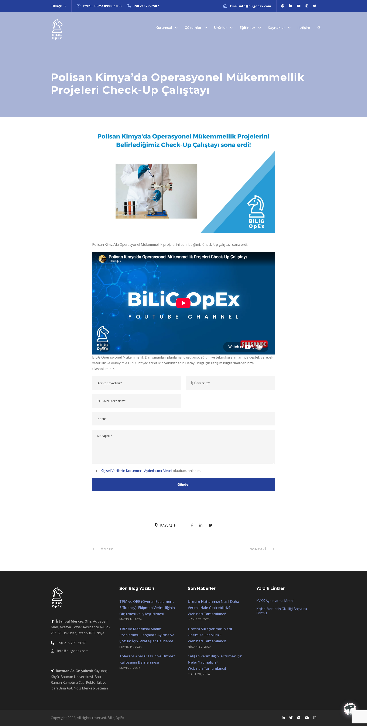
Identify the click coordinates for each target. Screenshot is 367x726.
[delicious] (282, 6)
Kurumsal (164, 28)
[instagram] (306, 6)
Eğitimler (247, 28)
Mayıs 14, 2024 (130, 619)
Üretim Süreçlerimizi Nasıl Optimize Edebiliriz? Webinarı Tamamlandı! (210, 635)
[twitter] (314, 6)
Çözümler (193, 28)
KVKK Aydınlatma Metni (275, 600)
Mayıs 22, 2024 (199, 619)
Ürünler (220, 28)
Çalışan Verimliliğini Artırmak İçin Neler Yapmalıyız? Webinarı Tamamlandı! (215, 662)
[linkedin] (290, 6)
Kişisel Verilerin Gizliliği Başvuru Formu (281, 610)
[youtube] (299, 6)
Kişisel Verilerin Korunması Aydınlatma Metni (136, 470)
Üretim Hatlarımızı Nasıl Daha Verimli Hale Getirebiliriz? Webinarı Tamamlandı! (213, 607)
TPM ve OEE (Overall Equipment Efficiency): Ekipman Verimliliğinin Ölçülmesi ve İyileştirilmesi (147, 607)
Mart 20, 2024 (199, 674)
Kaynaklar (276, 28)
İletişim (304, 28)
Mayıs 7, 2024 (130, 668)
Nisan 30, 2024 (200, 646)
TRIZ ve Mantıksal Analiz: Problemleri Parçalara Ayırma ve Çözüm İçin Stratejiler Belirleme (146, 635)
